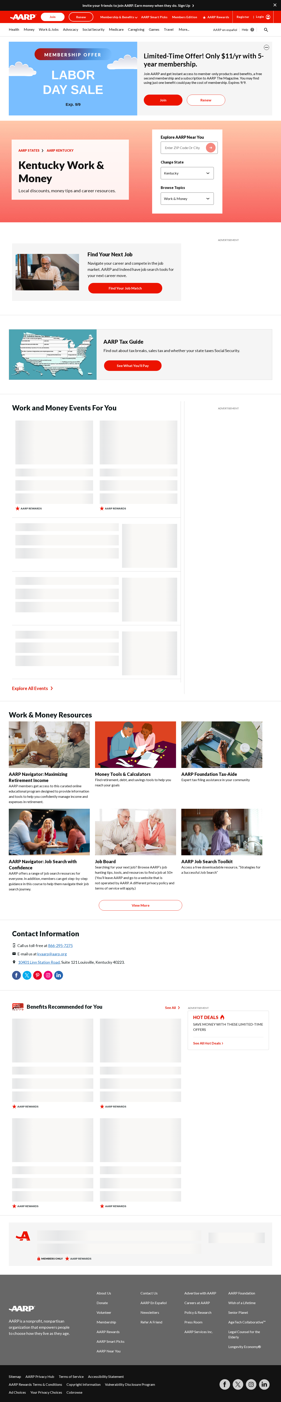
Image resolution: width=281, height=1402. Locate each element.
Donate (102, 1303)
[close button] (266, 47)
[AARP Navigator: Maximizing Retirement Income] (49, 744)
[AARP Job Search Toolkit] (221, 832)
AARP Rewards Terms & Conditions (35, 1384)
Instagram (48, 975)
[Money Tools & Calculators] (135, 744)
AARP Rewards (218, 17)
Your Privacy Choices (46, 1392)
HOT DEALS (206, 1017)
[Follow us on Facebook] (225, 1384)
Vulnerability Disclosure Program (130, 1384)
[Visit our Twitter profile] (238, 1384)
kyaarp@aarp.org (52, 953)
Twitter (27, 975)
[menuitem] (14, 31)
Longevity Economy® (244, 1346)
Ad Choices (17, 1392)
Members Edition (184, 17)
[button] (265, 29)
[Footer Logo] (39, 1308)
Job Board (105, 861)
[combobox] (189, 148)
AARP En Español (153, 1303)
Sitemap (15, 1376)
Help (245, 29)
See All (170, 1007)
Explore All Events (30, 688)
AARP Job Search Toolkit (207, 861)
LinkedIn (58, 975)
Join (163, 100)
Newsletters (149, 1312)
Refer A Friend (151, 1322)
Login (260, 16)
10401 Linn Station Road (39, 962)
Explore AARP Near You (182, 137)
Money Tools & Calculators (123, 774)
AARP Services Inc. (198, 1332)
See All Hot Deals (207, 1043)
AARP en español (225, 30)
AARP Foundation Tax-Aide (209, 774)
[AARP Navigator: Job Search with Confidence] (49, 832)
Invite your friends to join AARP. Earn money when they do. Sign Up (136, 5)
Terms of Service (71, 1376)
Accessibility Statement (106, 1376)
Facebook (16, 975)
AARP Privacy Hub (39, 1376)
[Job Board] (135, 832)
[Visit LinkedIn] (264, 1384)
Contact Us (149, 1293)
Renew (205, 100)
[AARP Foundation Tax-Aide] (221, 744)
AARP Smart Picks (154, 17)
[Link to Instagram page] (251, 1384)
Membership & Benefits (117, 17)
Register (243, 17)
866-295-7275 (60, 945)
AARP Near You (109, 1351)
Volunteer (104, 1312)
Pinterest (37, 975)
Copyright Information (84, 1384)
